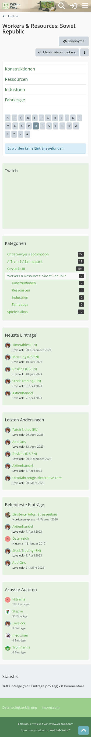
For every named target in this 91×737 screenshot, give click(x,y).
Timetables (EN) (24, 345)
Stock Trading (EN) (26, 381)
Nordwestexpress (23, 519)
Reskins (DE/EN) (24, 369)
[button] (84, 52)
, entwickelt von (45, 724)
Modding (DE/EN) (25, 356)
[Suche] (61, 6)
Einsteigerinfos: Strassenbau (34, 514)
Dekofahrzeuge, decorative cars (37, 477)
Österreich (20, 538)
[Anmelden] (73, 6)
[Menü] (85, 6)
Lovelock (18, 350)
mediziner (20, 635)
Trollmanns (21, 647)
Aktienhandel (22, 393)
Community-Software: (45, 730)
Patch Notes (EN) (25, 429)
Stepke (17, 611)
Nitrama (17, 543)
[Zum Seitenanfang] (83, 730)
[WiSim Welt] (11, 6)
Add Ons (19, 441)
